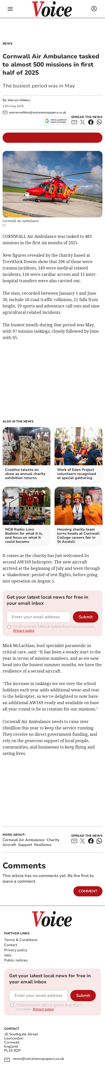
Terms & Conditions (20, 939)
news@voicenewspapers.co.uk (38, 1059)
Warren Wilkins (19, 100)
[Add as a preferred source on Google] (56, 121)
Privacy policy (15, 950)
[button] (10, 9)
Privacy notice (23, 631)
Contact (10, 945)
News (7, 44)
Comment (87, 891)
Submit (86, 617)
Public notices (16, 960)
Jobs (7, 955)
